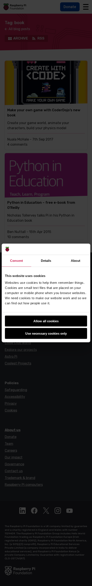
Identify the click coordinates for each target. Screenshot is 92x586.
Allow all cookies (46, 321)
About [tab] (75, 260)
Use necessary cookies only (46, 333)
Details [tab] (46, 260)
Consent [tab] (16, 260)
